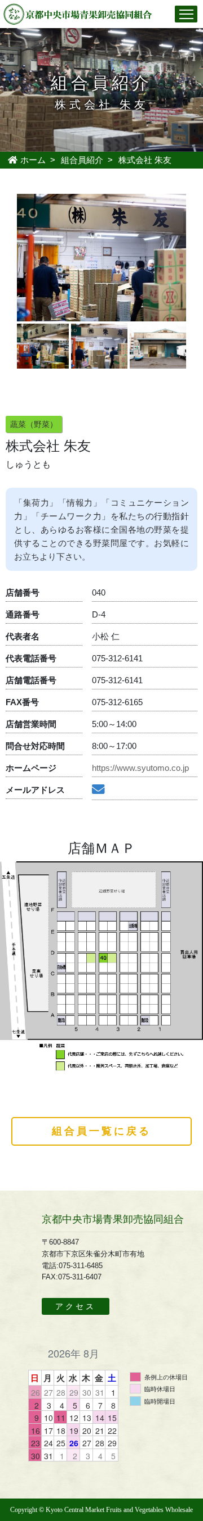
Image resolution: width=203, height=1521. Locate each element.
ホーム (32, 160)
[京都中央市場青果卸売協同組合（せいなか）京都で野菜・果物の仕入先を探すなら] (78, 13)
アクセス (75, 1306)
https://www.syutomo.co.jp (140, 768)
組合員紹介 (82, 160)
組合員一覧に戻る (101, 1131)
